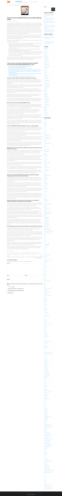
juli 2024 (45, 88)
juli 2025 (45, 69)
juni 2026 (45, 51)
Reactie (8, 263)
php (44, 328)
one (44, 317)
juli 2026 (45, 49)
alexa (45, 127)
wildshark (45, 454)
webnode (45, 421)
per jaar (45, 325)
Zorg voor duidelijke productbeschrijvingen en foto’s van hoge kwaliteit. (20, 68)
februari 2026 (46, 57)
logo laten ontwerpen (47, 288)
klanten (38, 252)
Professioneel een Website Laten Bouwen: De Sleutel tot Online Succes (49, 15)
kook (44, 277)
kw (44, 282)
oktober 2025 (46, 64)
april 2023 (45, 112)
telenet (45, 394)
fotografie (45, 199)
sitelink (45, 382)
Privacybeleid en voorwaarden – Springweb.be (34, 492)
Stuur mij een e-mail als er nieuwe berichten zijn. (16, 290)
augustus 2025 (46, 67)
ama (44, 129)
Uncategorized (12, 250)
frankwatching (46, 200)
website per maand (47, 443)
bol (44, 148)
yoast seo (45, 483)
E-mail (26, 275)
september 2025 (46, 65)
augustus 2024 (46, 86)
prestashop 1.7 (46, 336)
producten (32, 253)
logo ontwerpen (46, 291)
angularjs (45, 133)
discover (45, 180)
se (44, 349)
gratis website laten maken (48, 231)
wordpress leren (46, 465)
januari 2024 (46, 97)
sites (45, 384)
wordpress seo (46, 467)
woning (45, 457)
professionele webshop (48, 341)
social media (46, 386)
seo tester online (47, 373)
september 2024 (46, 85)
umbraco (45, 397)
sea (44, 350)
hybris (45, 258)
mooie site (45, 309)
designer (45, 176)
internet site (46, 266)
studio (45, 387)
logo (44, 287)
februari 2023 (46, 115)
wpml (45, 475)
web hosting (46, 411)
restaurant (45, 347)
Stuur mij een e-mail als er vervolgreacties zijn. (16, 288)
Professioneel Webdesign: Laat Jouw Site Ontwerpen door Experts (49, 37)
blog (44, 146)
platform (24, 253)
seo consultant (46, 363)
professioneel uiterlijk (37, 253)
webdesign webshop (47, 416)
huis (44, 251)
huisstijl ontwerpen (47, 255)
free (44, 202)
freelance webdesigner (48, 204)
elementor (45, 191)
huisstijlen (45, 256)
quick (45, 344)
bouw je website (46, 149)
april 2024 (45, 93)
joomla (45, 271)
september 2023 (46, 104)
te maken (45, 389)
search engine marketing (48, 352)
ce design (45, 154)
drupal (45, 186)
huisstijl (45, 253)
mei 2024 (45, 91)
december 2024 (46, 80)
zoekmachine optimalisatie (48, 488)
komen (45, 275)
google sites (46, 226)
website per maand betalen (48, 445)
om (44, 314)
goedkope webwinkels (47, 213)
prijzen (45, 339)
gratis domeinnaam (47, 229)
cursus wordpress (47, 167)
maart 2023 (46, 113)
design (45, 173)
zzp (44, 489)
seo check (45, 360)
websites (45, 448)
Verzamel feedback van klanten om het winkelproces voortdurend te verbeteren (21, 75)
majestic (45, 299)
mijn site (45, 304)
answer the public (47, 135)
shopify (41, 253)
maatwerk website (47, 295)
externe (45, 194)
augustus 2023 (46, 105)
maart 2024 (46, 94)
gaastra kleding (46, 208)
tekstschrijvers (46, 392)
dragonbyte (46, 184)
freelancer (45, 205)
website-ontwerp (28, 254)
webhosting (46, 419)
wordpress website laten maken (49, 470)
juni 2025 (45, 70)
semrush (45, 355)
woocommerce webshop (48, 461)
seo (44, 357)
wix (44, 456)
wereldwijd (32, 254)
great (45, 234)
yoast (45, 481)
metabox (45, 301)
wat (44, 405)
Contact (21, 492)
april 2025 (45, 73)
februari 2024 (46, 96)
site (44, 381)
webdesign (46, 414)
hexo (44, 240)
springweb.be (18, 1)
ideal (45, 263)
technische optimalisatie (48, 390)
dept (45, 172)
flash (45, 197)
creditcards (18, 252)
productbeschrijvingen (28, 253)
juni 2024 (45, 89)
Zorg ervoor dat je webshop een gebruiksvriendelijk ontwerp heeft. (19, 66)
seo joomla (45, 366)
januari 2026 (46, 59)
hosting (45, 247)
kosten (45, 279)
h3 (44, 239)
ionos (45, 267)
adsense (45, 122)
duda (45, 189)
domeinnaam (46, 183)
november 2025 (46, 62)
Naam (8, 275)
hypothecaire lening (47, 259)
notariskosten (46, 312)
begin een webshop (47, 143)
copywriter (46, 165)
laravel (45, 283)
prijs (44, 338)
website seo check (47, 446)
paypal (21, 253)
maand (45, 293)
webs (45, 422)
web (44, 406)
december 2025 (46, 61)
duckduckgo (46, 188)
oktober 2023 (46, 102)
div (44, 181)
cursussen (45, 168)
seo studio (45, 370)
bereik (11, 252)
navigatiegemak (16, 253)
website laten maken (47, 435)
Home (8, 5)
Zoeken (45, 6)
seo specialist (46, 368)
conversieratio (14, 252)
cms (44, 157)
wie (44, 451)
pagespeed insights (47, 323)
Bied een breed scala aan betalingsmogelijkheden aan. (17, 67)
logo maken (46, 290)
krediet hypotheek (47, 280)
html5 (45, 250)
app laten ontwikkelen (47, 138)
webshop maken (46, 427)
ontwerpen (46, 322)
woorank (45, 462)
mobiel (45, 307)
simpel (45, 379)
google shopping (46, 224)
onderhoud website (47, 315)
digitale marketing (25, 252)
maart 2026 (46, 56)
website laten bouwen (47, 433)
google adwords (46, 216)
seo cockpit (46, 362)
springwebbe (15, 21)
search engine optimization (48, 354)
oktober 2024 (46, 83)
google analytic (46, 218)
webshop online (24, 254)
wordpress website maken (48, 472)
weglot (45, 449)
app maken (45, 140)
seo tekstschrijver (47, 371)
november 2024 (46, 81)
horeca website (46, 245)
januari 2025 (46, 78)
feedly (45, 196)
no (44, 311)
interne (45, 264)
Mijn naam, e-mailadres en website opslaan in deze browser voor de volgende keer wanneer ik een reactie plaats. (25, 284)
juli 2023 (45, 107)
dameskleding (46, 170)
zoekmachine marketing (48, 486)
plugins (45, 331)
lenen (45, 285)
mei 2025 (45, 72)
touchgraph (46, 395)
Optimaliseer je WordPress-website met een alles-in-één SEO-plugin (49, 22)
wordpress (45, 464)
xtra (44, 478)
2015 (45, 119)
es (44, 192)
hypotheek (45, 261)
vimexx (45, 400)
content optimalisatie (47, 162)
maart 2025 (46, 75)
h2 (44, 237)
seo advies (45, 358)
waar (45, 403)
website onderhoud (47, 440)
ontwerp (45, 320)
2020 (45, 121)
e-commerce (29, 252)
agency (45, 125)
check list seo (46, 156)
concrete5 (45, 159)
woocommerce (36, 254)
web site (45, 413)
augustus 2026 (46, 48)
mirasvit (45, 306)
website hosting (46, 432)
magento (12, 253)
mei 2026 (45, 53)
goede (45, 210)
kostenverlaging (9, 253)
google (45, 215)
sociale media (8, 254)
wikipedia (45, 453)
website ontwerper (47, 441)
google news (46, 221)
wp (44, 473)
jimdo (45, 269)
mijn (44, 303)
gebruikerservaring (33, 252)
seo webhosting (46, 374)
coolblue (45, 164)
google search (46, 223)
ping (44, 330)
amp (44, 132)
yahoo (45, 480)
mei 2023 (45, 110)
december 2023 (46, 99)
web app (45, 408)
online (19, 253)
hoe (44, 242)
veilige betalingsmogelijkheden (14, 254)
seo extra (45, 365)
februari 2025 (46, 77)
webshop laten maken (47, 424)
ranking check (46, 346)
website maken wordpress (48, 438)
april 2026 (45, 54)
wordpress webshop (47, 469)
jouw (45, 272)
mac (44, 296)
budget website (46, 151)
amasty (45, 130)
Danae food (46, 41)
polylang (45, 333)
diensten (21, 252)
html (44, 248)
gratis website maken (47, 232)
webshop (20, 254)
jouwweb (45, 274)
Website (8, 279)
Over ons (24, 492)
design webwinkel (47, 175)
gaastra (45, 207)
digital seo (45, 178)
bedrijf (9, 252)
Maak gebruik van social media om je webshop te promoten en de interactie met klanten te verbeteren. (25, 69)
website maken (46, 437)
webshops (45, 429)
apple (45, 141)
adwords (45, 124)
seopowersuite (46, 376)
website (45, 430)
